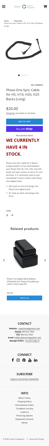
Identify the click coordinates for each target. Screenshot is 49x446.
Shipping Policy (24, 401)
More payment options (24, 135)
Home (6, 21)
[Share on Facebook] (8, 215)
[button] (19, 75)
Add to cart (24, 298)
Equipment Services (25, 419)
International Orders (24, 405)
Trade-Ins (24, 412)
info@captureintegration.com (27, 337)
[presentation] (4, 260)
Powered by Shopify (36, 439)
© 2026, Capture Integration (13, 439)
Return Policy (24, 398)
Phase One (18, 21)
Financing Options (24, 415)
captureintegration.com (29, 328)
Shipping (10, 113)
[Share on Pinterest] (12, 215)
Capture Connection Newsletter (24, 379)
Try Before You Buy (24, 408)
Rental (24, 422)
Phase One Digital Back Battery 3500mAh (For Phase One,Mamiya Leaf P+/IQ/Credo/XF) (23, 281)
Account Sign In (32, 340)
